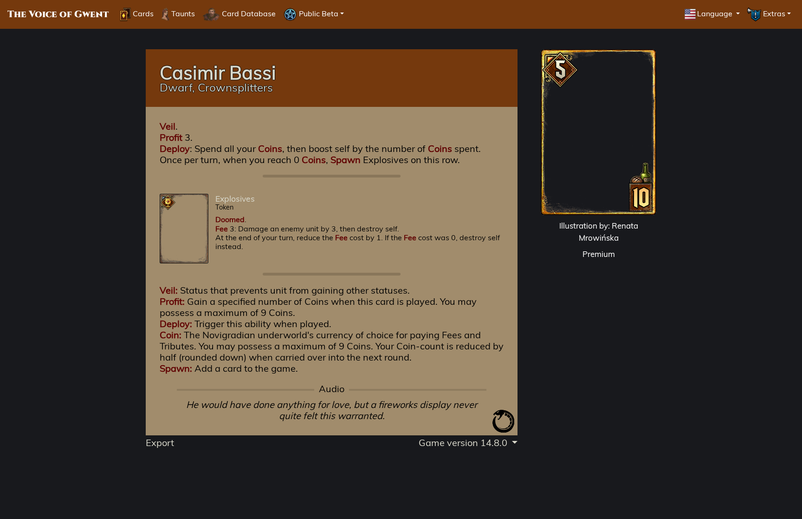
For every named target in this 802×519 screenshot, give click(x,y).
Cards (142, 13)
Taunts (182, 13)
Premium (598, 254)
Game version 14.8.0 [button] (464, 442)
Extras (773, 13)
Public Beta (317, 13)
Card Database (248, 13)
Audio (331, 388)
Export (160, 442)
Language (715, 13)
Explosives (235, 198)
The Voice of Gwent (58, 14)
